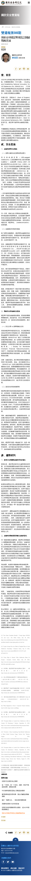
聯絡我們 (21, 868)
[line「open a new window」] (24, 69)
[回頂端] (15, 841)
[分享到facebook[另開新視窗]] (3, 862)
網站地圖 (14, 868)
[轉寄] (28, 69)
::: (1, 27)
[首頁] (2, 27)
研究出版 (7, 27)
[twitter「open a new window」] (20, 69)
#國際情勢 (4, 774)
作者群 (3, 817)
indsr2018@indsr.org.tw (12, 853)
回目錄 (3, 820)
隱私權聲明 (5, 868)
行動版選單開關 (29, 2)
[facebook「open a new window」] (16, 69)
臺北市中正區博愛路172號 (8, 848)
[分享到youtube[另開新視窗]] (12, 862)
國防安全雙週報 (16, 27)
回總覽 (10, 833)
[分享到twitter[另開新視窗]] (8, 862)
